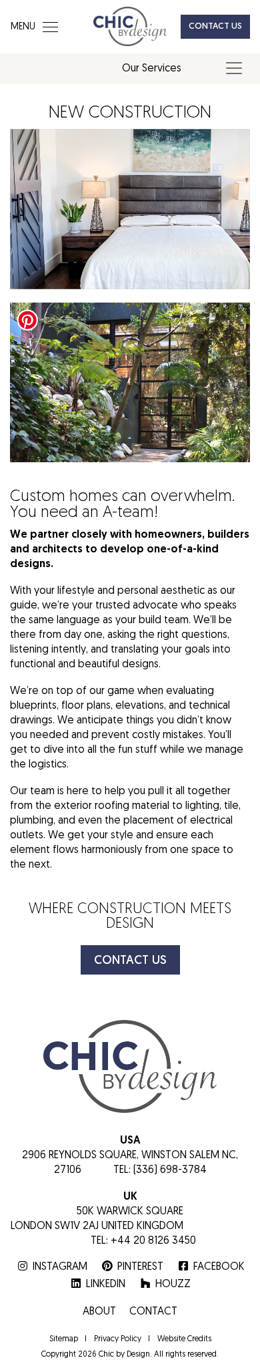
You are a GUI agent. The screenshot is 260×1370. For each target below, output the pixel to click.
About (99, 1312)
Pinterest (140, 1267)
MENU (23, 27)
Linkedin (105, 1284)
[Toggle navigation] (234, 68)
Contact (153, 1312)
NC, (230, 1155)
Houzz (173, 1284)
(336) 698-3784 (170, 1170)
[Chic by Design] (130, 23)
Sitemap (63, 1339)
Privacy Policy (117, 1339)
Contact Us (215, 26)
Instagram (60, 1267)
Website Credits (184, 1339)
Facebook (219, 1267)
